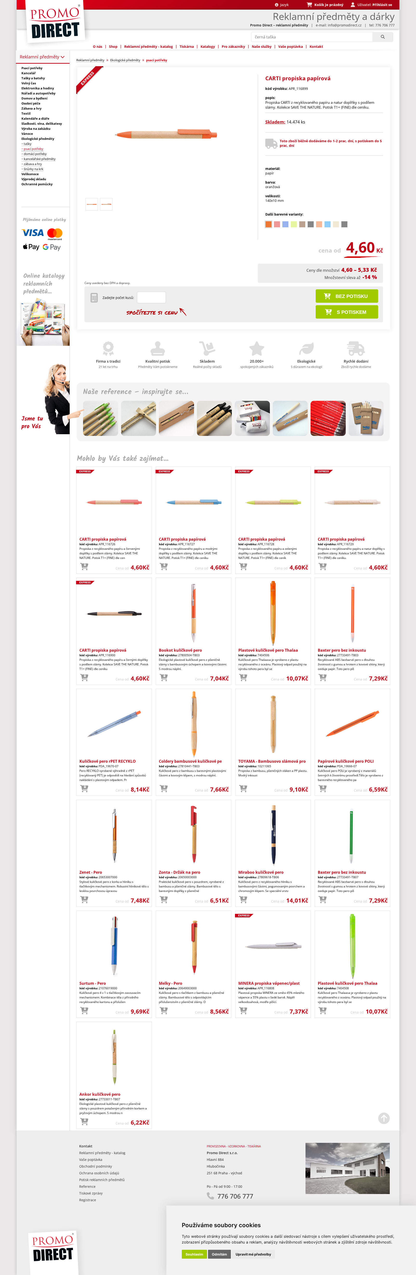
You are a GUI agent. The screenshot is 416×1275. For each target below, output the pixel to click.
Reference (87, 1186)
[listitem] (268, 224)
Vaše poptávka (290, 46)
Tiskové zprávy (91, 1193)
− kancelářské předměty (38, 159)
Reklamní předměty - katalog (148, 46)
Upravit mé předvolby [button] (253, 1254)
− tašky (26, 144)
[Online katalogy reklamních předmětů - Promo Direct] (46, 344)
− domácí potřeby (34, 154)
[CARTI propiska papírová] (165, 194)
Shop (113, 46)
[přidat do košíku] (84, 567)
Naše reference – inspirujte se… (135, 392)
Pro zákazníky (233, 46)
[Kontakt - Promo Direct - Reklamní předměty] (348, 1192)
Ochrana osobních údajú (99, 1173)
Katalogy (208, 46)
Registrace (87, 1200)
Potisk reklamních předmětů (102, 1179)
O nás (97, 46)
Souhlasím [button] (194, 1254)
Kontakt (316, 46)
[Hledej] (382, 37)
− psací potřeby (32, 149)
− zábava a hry (31, 164)
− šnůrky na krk (32, 169)
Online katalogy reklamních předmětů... (44, 284)
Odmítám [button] (219, 1254)
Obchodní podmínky (95, 1166)
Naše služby (262, 46)
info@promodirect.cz (345, 25)
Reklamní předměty (40, 57)
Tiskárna (187, 46)
